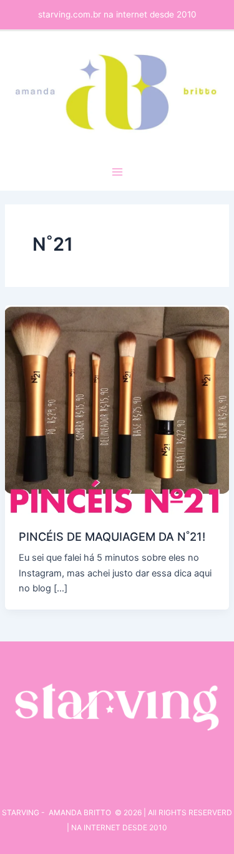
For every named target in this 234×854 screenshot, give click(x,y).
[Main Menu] (117, 172)
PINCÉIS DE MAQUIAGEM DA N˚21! (112, 536)
